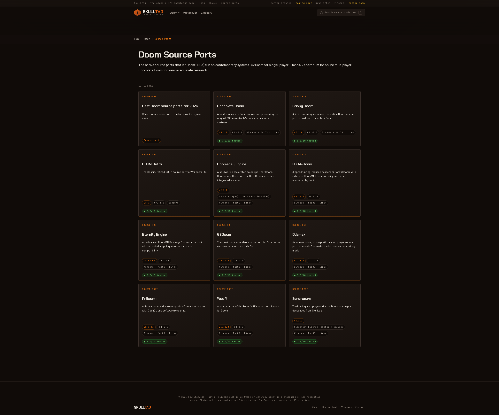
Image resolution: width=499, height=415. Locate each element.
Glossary (206, 12)
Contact (360, 407)
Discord (349, 3)
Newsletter (323, 3)
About (315, 407)
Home (137, 39)
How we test (329, 407)
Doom (173, 12)
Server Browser (291, 3)
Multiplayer (190, 12)
